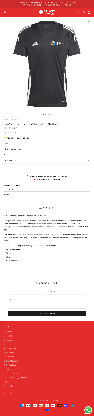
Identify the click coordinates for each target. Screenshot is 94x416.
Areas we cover (10, 348)
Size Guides (9, 353)
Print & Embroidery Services (15, 378)
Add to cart (47, 208)
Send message (47, 313)
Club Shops (8, 336)
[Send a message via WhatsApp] (88, 410)
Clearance (8, 340)
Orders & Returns (11, 361)
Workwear (8, 332)
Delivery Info (9, 357)
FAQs (6, 382)
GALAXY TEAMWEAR (12, 120)
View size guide (23, 138)
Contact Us (8, 386)
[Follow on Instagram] (11, 393)
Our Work (7, 369)
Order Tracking (10, 365)
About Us (7, 344)
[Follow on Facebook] (5, 393)
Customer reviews (11, 374)
